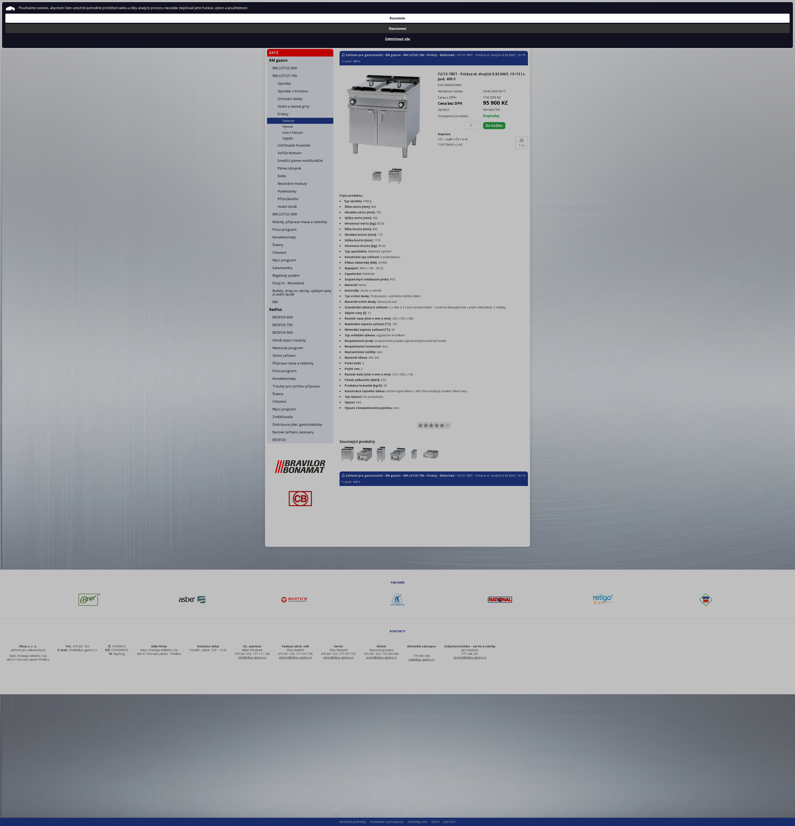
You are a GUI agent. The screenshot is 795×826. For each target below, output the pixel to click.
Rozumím (397, 18)
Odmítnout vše (397, 39)
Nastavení (397, 28)
